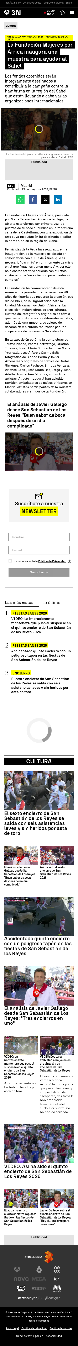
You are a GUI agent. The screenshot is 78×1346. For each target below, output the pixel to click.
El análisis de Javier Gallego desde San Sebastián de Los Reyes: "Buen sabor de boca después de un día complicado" (37, 415)
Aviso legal (12, 1328)
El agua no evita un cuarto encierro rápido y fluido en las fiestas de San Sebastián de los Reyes (20, 1217)
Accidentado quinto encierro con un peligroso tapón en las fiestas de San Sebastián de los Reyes (41, 655)
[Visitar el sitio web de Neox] (57, 1269)
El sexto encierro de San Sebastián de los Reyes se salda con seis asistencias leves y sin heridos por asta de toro (40, 685)
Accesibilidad (54, 1335)
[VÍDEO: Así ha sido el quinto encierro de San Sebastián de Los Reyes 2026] (39, 1143)
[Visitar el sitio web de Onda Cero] (21, 1288)
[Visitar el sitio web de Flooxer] (52, 1298)
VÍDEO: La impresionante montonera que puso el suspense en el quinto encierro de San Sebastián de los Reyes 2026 (41, 625)
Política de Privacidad (52, 561)
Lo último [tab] (51, 602)
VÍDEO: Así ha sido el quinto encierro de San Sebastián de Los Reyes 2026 (38, 1171)
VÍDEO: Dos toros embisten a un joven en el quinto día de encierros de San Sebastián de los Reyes (55, 1063)
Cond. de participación (29, 1335)
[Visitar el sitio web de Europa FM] (39, 1288)
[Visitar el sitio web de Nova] (21, 1279)
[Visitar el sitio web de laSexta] (39, 1269)
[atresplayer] (63, 12)
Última (51, 12)
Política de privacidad (34, 1328)
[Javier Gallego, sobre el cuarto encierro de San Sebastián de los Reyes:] (57, 1198)
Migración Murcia (53, 2)
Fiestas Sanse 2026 (29, 613)
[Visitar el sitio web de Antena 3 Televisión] (21, 1269)
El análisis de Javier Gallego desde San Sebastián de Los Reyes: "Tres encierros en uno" (36, 1016)
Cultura (39, 761)
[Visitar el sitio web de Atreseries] (57, 1279)
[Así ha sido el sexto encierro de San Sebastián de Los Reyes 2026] (57, 855)
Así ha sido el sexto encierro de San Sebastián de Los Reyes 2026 (55, 873)
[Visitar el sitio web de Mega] (39, 1279)
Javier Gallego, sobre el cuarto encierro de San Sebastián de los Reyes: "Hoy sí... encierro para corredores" (55, 1217)
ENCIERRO (21, 673)
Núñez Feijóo (13, 2)
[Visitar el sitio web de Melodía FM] (57, 1288)
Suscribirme (39, 572)
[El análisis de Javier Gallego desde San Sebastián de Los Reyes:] (21, 855)
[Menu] (73, 12)
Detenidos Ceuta (32, 2)
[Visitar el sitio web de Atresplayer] (30, 1298)
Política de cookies (61, 1328)
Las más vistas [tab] (19, 602)
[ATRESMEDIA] (39, 1257)
